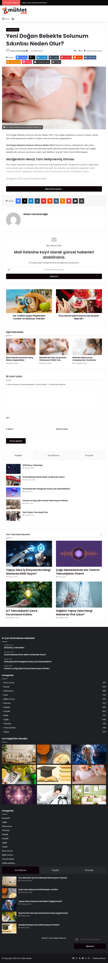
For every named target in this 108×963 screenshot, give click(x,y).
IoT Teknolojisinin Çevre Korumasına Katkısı (22, 612)
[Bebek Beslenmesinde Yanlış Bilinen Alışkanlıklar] (20, 347)
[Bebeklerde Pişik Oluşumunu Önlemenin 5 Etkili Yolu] (54, 347)
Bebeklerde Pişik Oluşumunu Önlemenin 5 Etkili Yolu (52, 358)
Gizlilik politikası (8, 863)
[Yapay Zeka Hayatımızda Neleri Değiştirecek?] (89, 754)
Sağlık (6, 719)
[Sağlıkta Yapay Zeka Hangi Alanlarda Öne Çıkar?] (79, 595)
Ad (8, 418)
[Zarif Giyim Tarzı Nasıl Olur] (13, 516)
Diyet (6, 695)
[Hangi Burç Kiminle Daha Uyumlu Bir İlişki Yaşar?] (19, 794)
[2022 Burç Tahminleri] (13, 469)
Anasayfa (6, 818)
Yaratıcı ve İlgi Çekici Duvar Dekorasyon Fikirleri (45, 500)
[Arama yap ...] (12, 19)
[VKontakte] (56, 201)
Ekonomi (7, 703)
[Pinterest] (43, 201)
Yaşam (6, 732)
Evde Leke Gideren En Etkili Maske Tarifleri (38, 889)
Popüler (18, 455)
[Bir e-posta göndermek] (27, 51)
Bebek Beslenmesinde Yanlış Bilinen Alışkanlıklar (19, 358)
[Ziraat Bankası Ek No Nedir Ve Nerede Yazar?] (13, 481)
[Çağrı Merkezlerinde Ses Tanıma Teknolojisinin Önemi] (79, 554)
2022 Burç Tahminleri (33, 465)
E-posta (10, 429)
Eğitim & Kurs (9, 699)
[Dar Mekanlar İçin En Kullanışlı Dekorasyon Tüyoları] (19, 754)
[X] (24, 201)
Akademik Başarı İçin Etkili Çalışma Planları (39, 924)
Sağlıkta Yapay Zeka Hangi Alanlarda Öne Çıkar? (74, 612)
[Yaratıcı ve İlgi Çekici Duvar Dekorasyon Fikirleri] (13, 504)
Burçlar (7, 687)
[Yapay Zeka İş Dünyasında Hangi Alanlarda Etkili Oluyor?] (29, 554)
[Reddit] (50, 201)
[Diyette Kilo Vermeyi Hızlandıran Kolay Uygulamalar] (19, 774)
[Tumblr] (37, 201)
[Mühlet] (14, 10)
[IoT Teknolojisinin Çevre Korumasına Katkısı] (29, 595)
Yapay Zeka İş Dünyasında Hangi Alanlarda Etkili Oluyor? (28, 571)
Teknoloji (7, 724)
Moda (6, 715)
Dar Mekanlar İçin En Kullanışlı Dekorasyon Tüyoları (42, 877)
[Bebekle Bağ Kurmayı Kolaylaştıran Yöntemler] (87, 347)
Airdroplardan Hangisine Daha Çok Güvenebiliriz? (46, 488)
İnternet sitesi (62, 429)
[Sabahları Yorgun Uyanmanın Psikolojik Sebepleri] (54, 794)
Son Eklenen (53, 455)
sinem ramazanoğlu (18, 51)
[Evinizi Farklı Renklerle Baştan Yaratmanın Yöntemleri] (89, 794)
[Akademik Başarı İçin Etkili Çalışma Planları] (54, 774)
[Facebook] (18, 201)
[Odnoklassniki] (62, 201)
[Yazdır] (81, 201)
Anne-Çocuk (13, 30)
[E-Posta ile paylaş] (75, 201)
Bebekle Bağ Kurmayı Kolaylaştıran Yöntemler (84, 358)
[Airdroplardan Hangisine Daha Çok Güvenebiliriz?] (13, 492)
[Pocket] (69, 201)
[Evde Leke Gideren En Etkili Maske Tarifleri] (54, 754)
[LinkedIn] (31, 201)
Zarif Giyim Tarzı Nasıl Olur (35, 512)
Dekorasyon (9, 691)
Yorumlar (89, 455)
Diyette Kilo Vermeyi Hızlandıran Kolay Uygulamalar (43, 913)
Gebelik (7, 707)
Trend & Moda (9, 728)
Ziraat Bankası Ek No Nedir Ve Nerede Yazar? (44, 477)
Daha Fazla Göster (53, 189)
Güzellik (7, 711)
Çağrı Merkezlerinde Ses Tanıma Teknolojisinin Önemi (77, 571)
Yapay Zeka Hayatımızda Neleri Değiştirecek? (40, 3)
